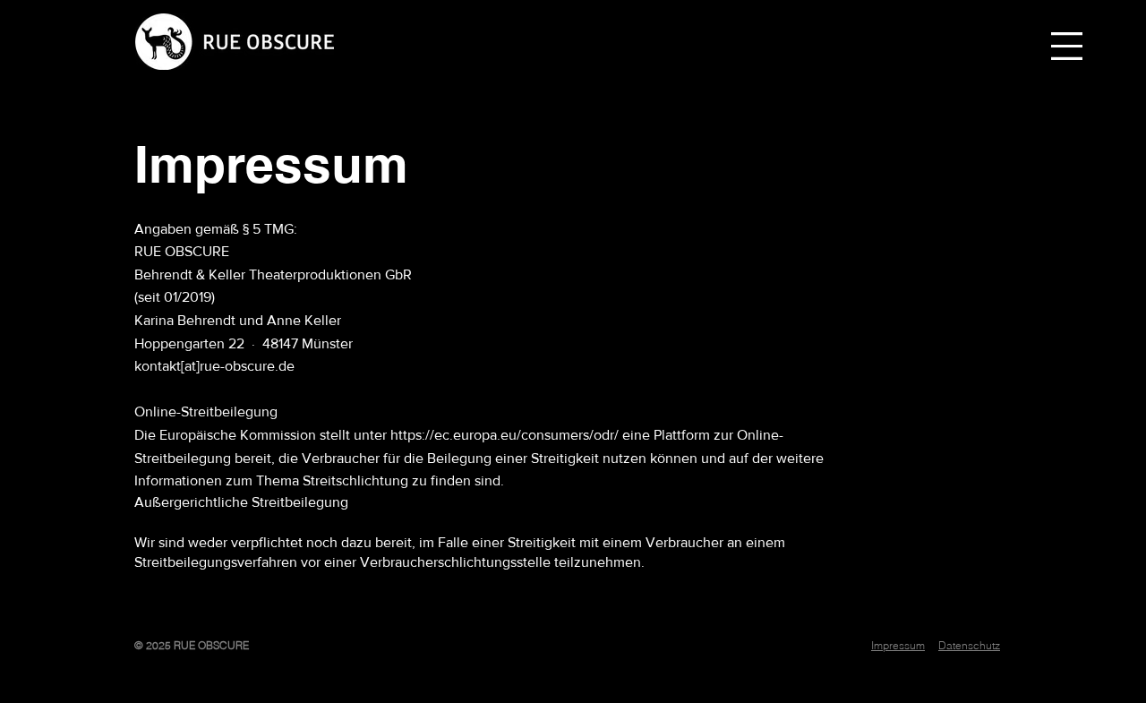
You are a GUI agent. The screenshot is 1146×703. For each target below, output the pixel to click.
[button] (1066, 46)
